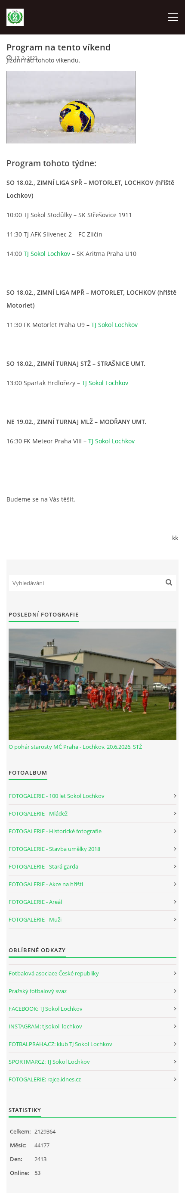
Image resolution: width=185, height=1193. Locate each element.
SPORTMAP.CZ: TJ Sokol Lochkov (49, 1061)
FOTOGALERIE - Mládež (38, 813)
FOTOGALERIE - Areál (35, 902)
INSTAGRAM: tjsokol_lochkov (45, 1026)
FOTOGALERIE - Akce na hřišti (46, 884)
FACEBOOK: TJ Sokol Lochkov (46, 1008)
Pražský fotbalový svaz (38, 991)
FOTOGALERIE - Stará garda (43, 866)
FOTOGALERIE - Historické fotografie (55, 831)
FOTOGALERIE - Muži (35, 919)
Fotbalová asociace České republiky (54, 973)
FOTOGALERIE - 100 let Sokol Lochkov (57, 796)
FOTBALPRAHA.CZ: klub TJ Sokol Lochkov (60, 1044)
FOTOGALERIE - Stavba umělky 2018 (54, 849)
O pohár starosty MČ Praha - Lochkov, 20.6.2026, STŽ (75, 747)
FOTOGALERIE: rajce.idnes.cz (45, 1079)
